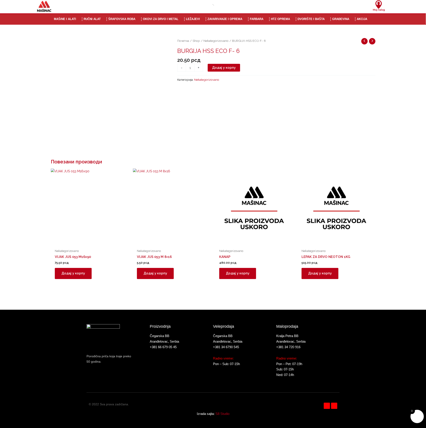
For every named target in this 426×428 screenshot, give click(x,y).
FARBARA (256, 19)
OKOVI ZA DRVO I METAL (160, 19)
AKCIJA (362, 19)
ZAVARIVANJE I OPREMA (224, 19)
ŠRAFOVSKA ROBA (121, 19)
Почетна (183, 40)
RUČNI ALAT (92, 19)
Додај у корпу (224, 68)
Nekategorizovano (216, 40)
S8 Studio (222, 414)
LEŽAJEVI (193, 19)
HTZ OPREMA (280, 19)
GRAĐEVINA (340, 19)
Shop (196, 40)
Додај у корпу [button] (73, 273)
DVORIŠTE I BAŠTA (311, 19)
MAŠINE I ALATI (65, 19)
